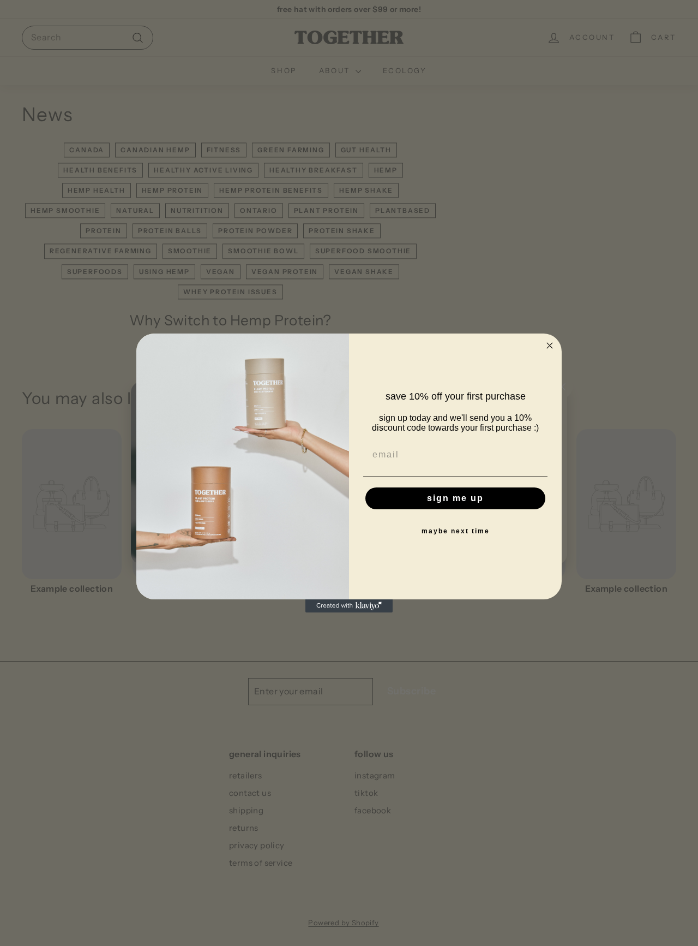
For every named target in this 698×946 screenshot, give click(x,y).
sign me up (455, 498)
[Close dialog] (549, 345)
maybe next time (456, 531)
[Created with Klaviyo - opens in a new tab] (349, 605)
